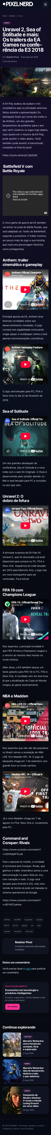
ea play (39, 920)
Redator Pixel (13, 57)
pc (32, 926)
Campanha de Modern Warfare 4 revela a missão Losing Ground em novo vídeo (32, 1100)
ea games (28, 920)
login (28, 968)
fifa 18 (6, 926)
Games (12, 16)
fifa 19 (15, 926)
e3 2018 (17, 920)
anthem (7, 920)
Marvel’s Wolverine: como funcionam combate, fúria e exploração (33, 1045)
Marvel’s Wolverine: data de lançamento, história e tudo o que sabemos (33, 1072)
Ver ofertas (12, 1006)
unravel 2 (17, 931)
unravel (7, 931)
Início (5, 16)
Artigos (27, 1037)
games (24, 926)
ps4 (39, 926)
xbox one (29, 931)
